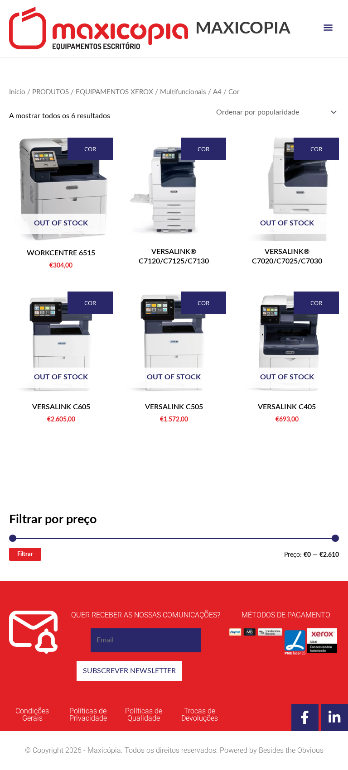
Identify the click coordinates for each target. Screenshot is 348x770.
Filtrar (25, 554)
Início (17, 92)
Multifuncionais (183, 92)
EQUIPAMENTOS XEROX (114, 92)
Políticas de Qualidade (143, 714)
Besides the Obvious (291, 750)
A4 (217, 92)
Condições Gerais (32, 714)
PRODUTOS (50, 92)
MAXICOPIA (242, 28)
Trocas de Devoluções (199, 714)
